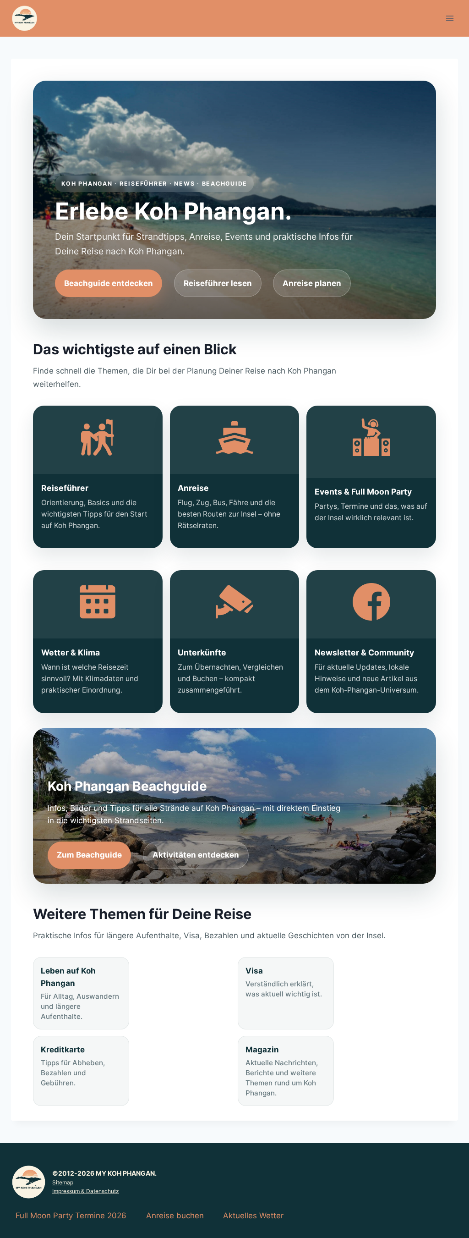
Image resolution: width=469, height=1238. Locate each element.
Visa (283, 982)
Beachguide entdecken (108, 283)
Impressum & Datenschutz (85, 1191)
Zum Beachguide (89, 854)
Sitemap (62, 1182)
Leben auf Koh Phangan (80, 993)
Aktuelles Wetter (253, 1215)
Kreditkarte (73, 1066)
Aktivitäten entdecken (196, 854)
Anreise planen (312, 283)
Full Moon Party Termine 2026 (71, 1215)
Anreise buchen (175, 1215)
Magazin (281, 1071)
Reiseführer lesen (218, 283)
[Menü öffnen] (449, 18)
